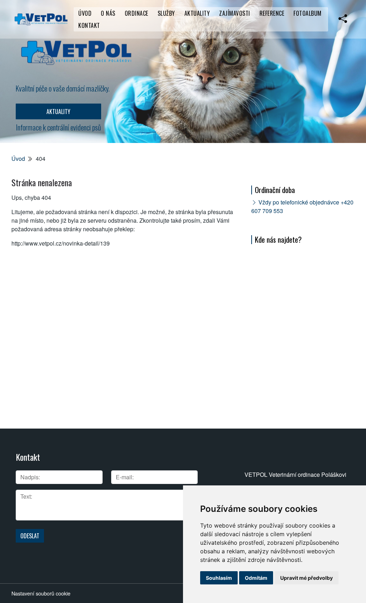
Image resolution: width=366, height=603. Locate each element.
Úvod (85, 13)
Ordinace (136, 13)
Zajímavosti (234, 13)
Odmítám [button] (256, 578)
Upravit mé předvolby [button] (306, 578)
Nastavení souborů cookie (40, 593)
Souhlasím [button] (219, 578)
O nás (108, 13)
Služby (166, 13)
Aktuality (197, 13)
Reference (272, 13)
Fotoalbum (307, 13)
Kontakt (89, 25)
